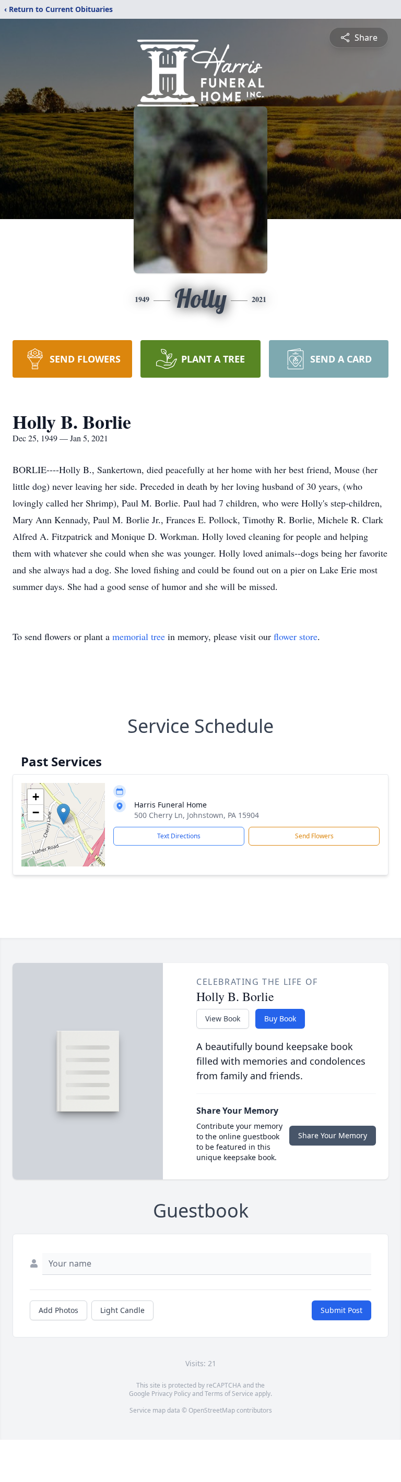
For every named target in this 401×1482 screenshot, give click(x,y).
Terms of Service (229, 1393)
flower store (295, 636)
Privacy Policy (171, 1393)
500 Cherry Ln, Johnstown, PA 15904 (196, 815)
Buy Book (280, 1018)
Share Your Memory (332, 1135)
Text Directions (178, 836)
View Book (222, 1018)
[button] (63, 814)
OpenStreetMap (211, 1410)
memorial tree (138, 636)
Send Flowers (314, 836)
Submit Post (341, 1310)
